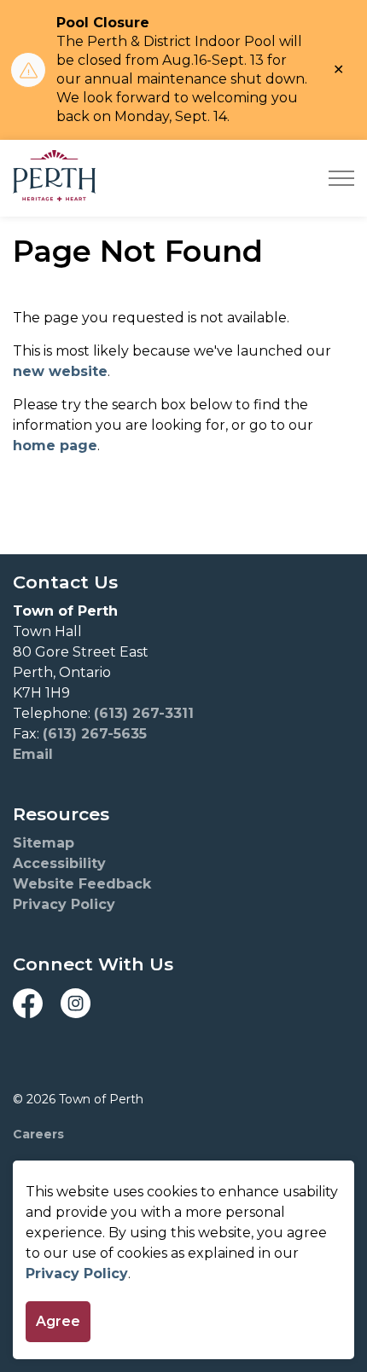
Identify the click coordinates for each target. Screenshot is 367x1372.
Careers (38, 1134)
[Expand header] (341, 178)
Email (33, 754)
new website (60, 371)
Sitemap (43, 843)
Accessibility (59, 863)
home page (55, 445)
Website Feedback (82, 884)
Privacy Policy (77, 1273)
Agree (58, 1321)
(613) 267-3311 (144, 713)
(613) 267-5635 (95, 734)
